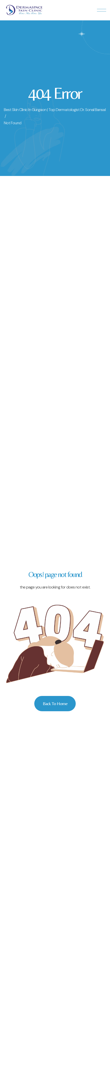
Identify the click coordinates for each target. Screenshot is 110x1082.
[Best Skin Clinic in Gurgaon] (24, 10)
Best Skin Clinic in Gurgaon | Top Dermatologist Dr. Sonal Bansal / (55, 113)
